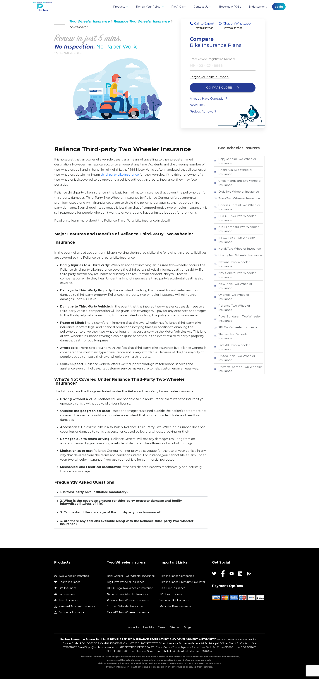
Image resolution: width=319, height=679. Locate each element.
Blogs (187, 627)
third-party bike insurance (120, 174)
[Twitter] (214, 573)
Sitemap (175, 627)
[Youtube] (231, 573)
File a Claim (178, 6)
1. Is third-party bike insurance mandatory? (94, 492)
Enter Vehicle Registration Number (212, 59)
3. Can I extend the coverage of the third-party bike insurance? (110, 512)
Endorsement (258, 6)
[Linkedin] (240, 573)
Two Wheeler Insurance (89, 21)
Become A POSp (230, 6)
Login (279, 6)
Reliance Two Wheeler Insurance (142, 21)
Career (162, 627)
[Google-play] (249, 573)
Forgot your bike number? (209, 77)
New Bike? (197, 105)
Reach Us (148, 627)
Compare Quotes (219, 87)
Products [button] (119, 6)
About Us (133, 627)
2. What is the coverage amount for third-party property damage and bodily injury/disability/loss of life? (121, 502)
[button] (130, 492)
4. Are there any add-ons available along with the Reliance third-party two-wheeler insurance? (126, 522)
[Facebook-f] (223, 573)
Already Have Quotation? (208, 98)
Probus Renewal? (203, 111)
